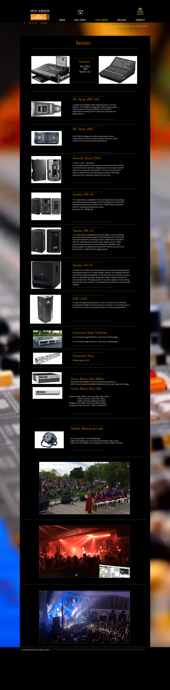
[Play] (80, 12)
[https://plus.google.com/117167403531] (67, 668)
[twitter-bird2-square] (71, 668)
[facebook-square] (75, 668)
